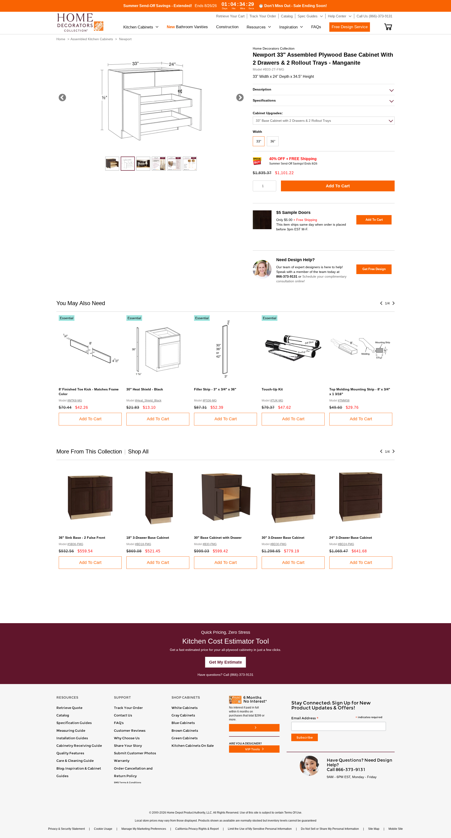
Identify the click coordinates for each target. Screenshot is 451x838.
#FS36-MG (210, 400)
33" (258, 141)
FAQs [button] (316, 27)
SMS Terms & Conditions (127, 782)
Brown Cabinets (184, 730)
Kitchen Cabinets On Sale (192, 746)
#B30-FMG (210, 544)
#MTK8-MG (74, 400)
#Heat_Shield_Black (148, 400)
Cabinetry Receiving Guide (79, 746)
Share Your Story (128, 746)
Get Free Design (374, 269)
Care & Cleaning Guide (75, 761)
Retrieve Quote (69, 708)
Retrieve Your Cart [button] (230, 16)
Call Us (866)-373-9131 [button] (374, 16)
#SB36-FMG (75, 544)
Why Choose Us (127, 738)
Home (60, 39)
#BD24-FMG (346, 544)
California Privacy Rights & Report (197, 828)
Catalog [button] (287, 16)
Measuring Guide (70, 730)
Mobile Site (396, 828)
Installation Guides (72, 738)
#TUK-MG (276, 400)
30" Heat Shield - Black (144, 389)
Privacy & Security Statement (66, 828)
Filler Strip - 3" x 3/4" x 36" (215, 389)
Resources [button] (256, 27)
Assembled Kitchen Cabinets (91, 39)
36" (272, 141)
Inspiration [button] (288, 27)
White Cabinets (184, 708)
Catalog (62, 715)
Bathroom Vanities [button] (187, 27)
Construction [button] (227, 27)
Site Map (373, 828)
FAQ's (119, 723)
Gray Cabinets (183, 715)
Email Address (336, 718)
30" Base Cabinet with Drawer (217, 537)
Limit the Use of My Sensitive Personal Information (260, 828)
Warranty (121, 761)
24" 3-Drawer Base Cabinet (350, 537)
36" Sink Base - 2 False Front (82, 537)
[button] (388, 26)
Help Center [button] (337, 16)
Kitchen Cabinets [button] (138, 27)
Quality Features (70, 753)
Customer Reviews (129, 730)
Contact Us (123, 715)
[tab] (324, 89)
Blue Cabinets (183, 723)
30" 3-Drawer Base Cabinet (283, 537)
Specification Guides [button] (74, 723)
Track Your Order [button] (262, 16)
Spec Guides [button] (308, 16)
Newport (125, 39)
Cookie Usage (103, 828)
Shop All (138, 451)
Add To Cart (338, 186)
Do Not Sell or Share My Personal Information (330, 828)
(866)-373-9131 (241, 675)
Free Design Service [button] (350, 27)
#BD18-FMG (143, 544)
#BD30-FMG (278, 544)
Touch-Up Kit (272, 389)
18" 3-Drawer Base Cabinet (147, 537)
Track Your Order (128, 708)
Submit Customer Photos (135, 753)
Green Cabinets (184, 738)
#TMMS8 (344, 400)
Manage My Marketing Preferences (143, 828)
